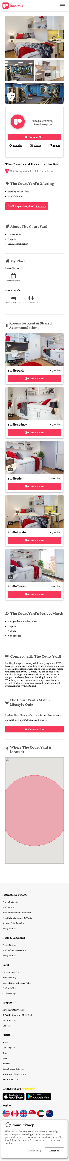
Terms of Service (10, 972)
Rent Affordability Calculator (16, 912)
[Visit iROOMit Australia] (49, 1116)
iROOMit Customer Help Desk (17, 1015)
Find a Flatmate (10, 901)
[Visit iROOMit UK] (23, 1116)
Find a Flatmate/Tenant (14, 950)
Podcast (6, 1063)
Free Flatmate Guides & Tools (17, 917)
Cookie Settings (9, 993)
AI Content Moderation (14, 1074)
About (5, 1042)
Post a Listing (9, 944)
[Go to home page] (12, 5)
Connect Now (36, 729)
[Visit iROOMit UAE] (41, 1116)
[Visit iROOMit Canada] (15, 1116)
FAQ (4, 1058)
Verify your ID (9, 928)
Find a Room (8, 907)
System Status (9, 1020)
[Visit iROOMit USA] (6, 1116)
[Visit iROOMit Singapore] (32, 1116)
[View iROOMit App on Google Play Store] (38, 1099)
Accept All (54, 1150)
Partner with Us (10, 1079)
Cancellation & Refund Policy (17, 982)
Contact (6, 1025)
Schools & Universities (13, 923)
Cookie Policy (9, 988)
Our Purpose (8, 1047)
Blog (4, 1052)
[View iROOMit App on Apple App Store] (13, 1099)
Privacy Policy (9, 977)
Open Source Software (13, 1068)
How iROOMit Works (13, 1009)
